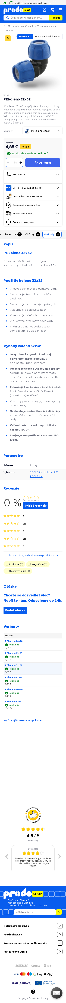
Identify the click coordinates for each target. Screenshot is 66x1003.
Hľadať (56, 17)
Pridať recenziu (36, 505)
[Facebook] (33, 992)
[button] (57, 174)
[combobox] (42, 131)
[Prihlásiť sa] (44, 9)
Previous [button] (6, 856)
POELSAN (36, 472)
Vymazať (46, 17)
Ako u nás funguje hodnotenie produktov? (31, 555)
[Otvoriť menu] (60, 9)
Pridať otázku (15, 610)
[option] (33, 859)
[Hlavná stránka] (5, 26)
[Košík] (52, 9)
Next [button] (59, 856)
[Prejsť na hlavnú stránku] (17, 10)
